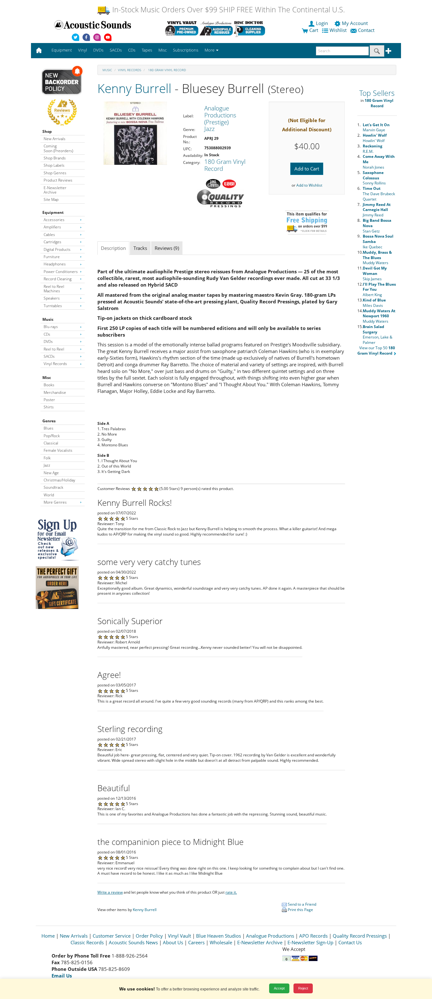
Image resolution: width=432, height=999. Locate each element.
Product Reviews (58, 180)
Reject (303, 988)
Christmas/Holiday (59, 480)
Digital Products (57, 249)
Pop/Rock (52, 435)
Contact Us (350, 942)
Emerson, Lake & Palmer (377, 334)
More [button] (210, 50)
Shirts (49, 407)
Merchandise (55, 392)
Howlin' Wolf (375, 138)
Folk (47, 458)
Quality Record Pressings (360, 936)
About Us (173, 942)
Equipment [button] (62, 50)
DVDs (48, 341)
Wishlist (338, 30)
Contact (366, 30)
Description (113, 248)
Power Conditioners (61, 271)
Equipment (53, 212)
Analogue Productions (270, 936)
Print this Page (300, 909)
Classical (51, 443)
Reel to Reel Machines (54, 289)
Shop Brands (55, 158)
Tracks (140, 248)
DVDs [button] (98, 50)
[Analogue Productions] (216, 28)
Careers (196, 942)
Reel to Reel (54, 349)
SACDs (49, 356)
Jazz (47, 465)
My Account (355, 23)
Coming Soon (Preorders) (58, 148)
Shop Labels (54, 165)
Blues (48, 428)
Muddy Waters (377, 258)
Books (49, 385)
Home (48, 936)
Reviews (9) (167, 248)
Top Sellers (377, 93)
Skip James (375, 273)
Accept (279, 988)
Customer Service (112, 936)
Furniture (52, 256)
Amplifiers (52, 227)
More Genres (55, 502)
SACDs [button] (116, 50)
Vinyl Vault (179, 936)
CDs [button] (131, 50)
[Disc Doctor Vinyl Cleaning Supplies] (250, 28)
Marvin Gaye (376, 127)
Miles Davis (374, 302)
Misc (46, 377)
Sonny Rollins (374, 178)
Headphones (55, 264)
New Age (51, 472)
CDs (47, 334)
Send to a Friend (301, 904)
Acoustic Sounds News (133, 942)
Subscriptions (185, 50)
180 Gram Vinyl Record (166, 70)
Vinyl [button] (82, 50)
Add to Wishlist (309, 185)
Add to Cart (306, 168)
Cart (313, 30)
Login (322, 23)
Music (47, 319)
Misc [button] (162, 50)
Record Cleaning (57, 279)
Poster (49, 399)
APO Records (313, 936)
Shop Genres (55, 173)
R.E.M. (372, 148)
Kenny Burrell (134, 88)
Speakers (52, 298)
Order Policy (149, 936)
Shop (47, 131)
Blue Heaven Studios (218, 936)
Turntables (53, 305)
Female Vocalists (58, 450)
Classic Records (87, 942)
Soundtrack (53, 487)
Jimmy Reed (377, 210)
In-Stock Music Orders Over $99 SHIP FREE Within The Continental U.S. (227, 10)
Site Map (51, 199)
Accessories (54, 219)
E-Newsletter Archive (55, 190)
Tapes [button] (147, 50)
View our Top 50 (376, 350)
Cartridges (52, 242)
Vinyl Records (55, 363)
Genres (49, 421)
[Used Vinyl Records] (181, 28)
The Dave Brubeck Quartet (379, 194)
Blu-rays (51, 326)
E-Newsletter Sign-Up (310, 942)
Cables (49, 234)
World (49, 495)
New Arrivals (54, 138)
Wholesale (221, 942)
